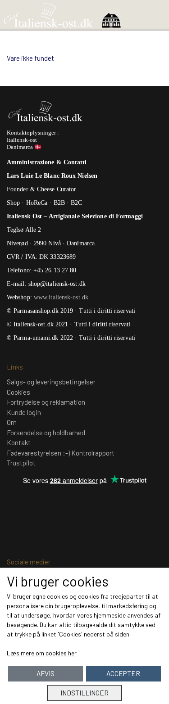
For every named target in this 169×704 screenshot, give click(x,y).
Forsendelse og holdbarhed (46, 433)
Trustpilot (21, 463)
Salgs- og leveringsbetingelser (51, 382)
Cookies (18, 392)
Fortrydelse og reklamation (46, 402)
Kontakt (19, 442)
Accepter (123, 673)
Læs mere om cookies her (42, 653)
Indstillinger (84, 693)
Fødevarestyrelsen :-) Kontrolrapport (60, 453)
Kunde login (24, 412)
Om (12, 422)
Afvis (46, 673)
